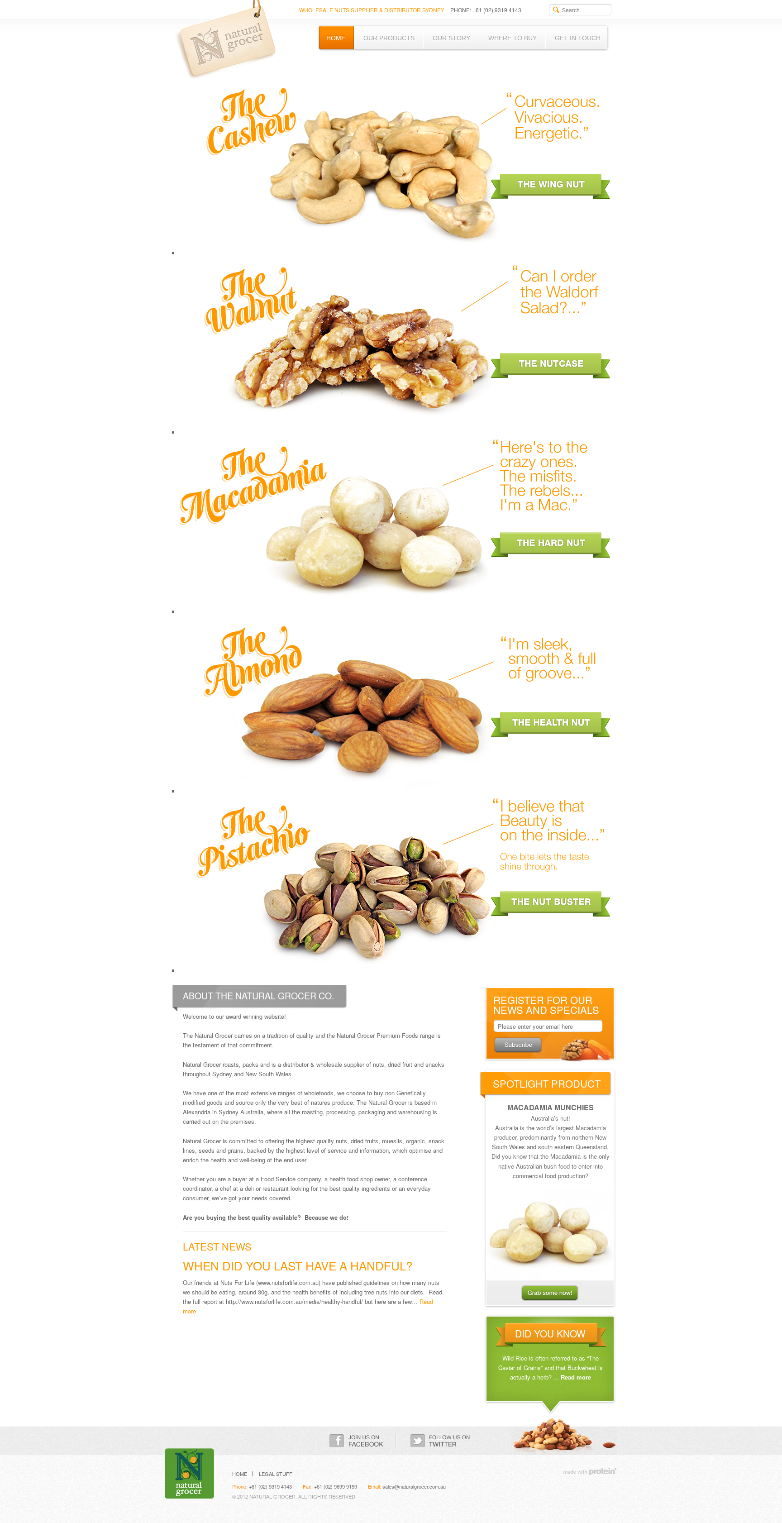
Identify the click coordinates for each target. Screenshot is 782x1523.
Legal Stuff (275, 1473)
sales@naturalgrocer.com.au (414, 1486)
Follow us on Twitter (440, 1441)
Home (239, 1473)
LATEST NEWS (217, 1246)
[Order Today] (550, 1232)
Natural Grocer (224, 40)
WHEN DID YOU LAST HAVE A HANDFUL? (297, 1265)
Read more (576, 1377)
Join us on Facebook (356, 1441)
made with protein (589, 1470)
